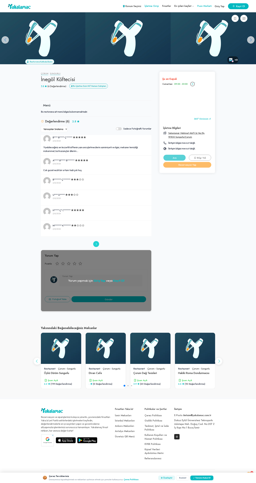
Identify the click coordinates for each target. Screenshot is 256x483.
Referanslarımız (153, 458)
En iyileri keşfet (183, 6)
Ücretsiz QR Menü (125, 436)
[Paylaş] (243, 18)
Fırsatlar (166, 6)
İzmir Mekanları (123, 415)
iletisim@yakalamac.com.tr (197, 415)
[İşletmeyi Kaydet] (235, 18)
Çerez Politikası (153, 415)
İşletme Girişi (152, 6)
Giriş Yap (219, 6)
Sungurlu (55, 73)
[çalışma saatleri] (192, 84)
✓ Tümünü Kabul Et (202, 478)
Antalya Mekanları (125, 431)
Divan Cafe (95, 373)
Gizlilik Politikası (153, 420)
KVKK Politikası (153, 444)
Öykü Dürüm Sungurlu (56, 373)
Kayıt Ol (118, 280)
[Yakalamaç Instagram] (177, 436)
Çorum (44, 73)
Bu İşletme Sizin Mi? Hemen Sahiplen (89, 86)
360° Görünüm (201, 118)
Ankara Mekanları (124, 426)
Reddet (182, 478)
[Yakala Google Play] (87, 440)
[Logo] (52, 411)
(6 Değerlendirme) (56, 86)
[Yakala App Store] (66, 440)
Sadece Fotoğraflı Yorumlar (137, 128)
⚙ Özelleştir (166, 478)
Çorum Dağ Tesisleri (145, 373)
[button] (251, 40)
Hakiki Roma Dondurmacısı (193, 373)
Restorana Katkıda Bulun (41, 61)
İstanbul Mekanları (125, 420)
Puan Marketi (204, 6)
